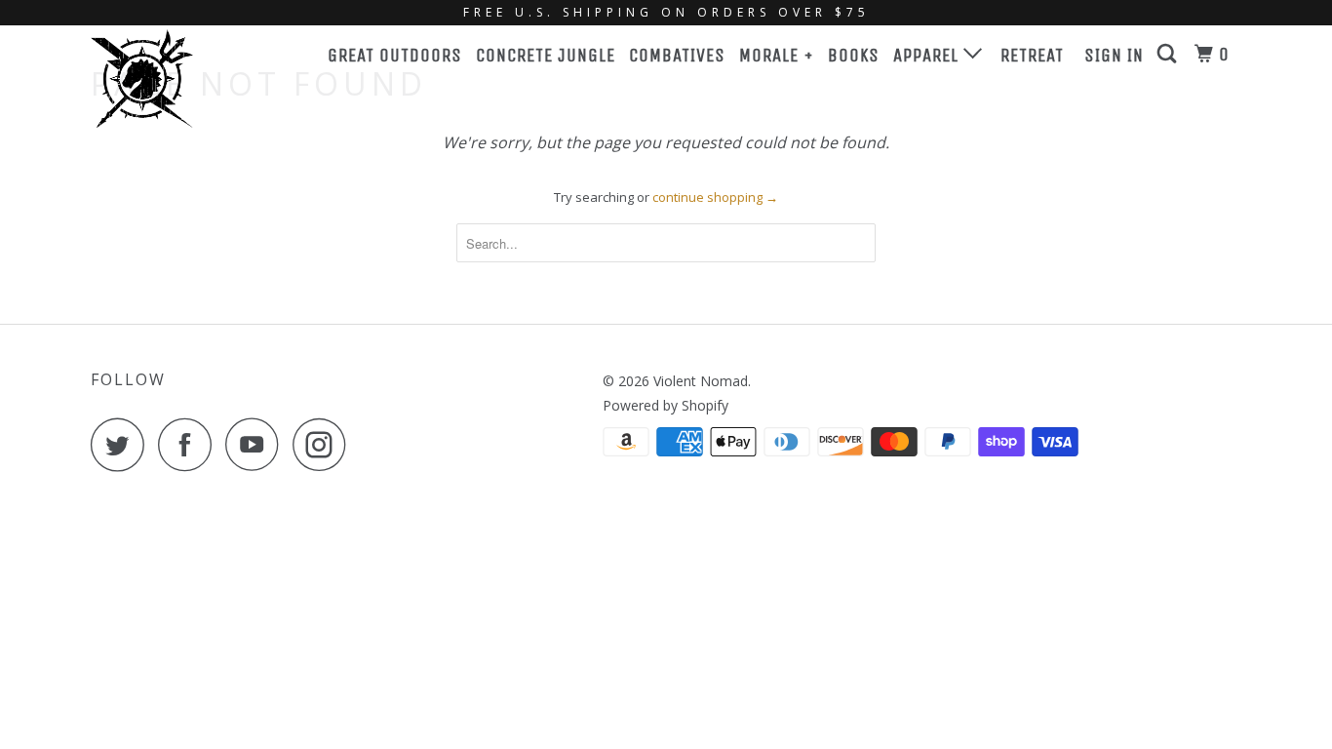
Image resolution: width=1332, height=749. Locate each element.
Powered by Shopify (665, 405)
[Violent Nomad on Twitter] (123, 444)
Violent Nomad (700, 381)
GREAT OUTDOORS (395, 55)
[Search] (1169, 54)
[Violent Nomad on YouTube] (257, 444)
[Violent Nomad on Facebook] (190, 444)
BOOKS (854, 55)
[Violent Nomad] (191, 78)
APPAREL (928, 55)
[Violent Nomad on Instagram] (325, 444)
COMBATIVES (677, 55)
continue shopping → (715, 197)
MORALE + (776, 55)
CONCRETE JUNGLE (545, 55)
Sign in (1114, 55)
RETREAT (1032, 55)
